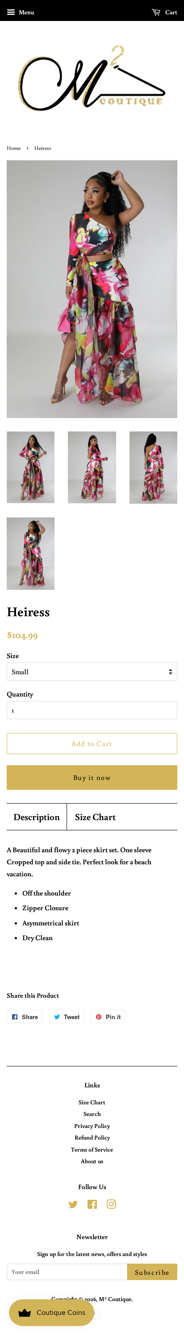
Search (92, 1114)
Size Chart (95, 816)
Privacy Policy (92, 1126)
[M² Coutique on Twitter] (73, 1206)
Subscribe (152, 1272)
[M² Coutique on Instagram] (111, 1206)
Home (14, 148)
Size (13, 655)
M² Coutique (115, 1299)
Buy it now (92, 777)
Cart (170, 12)
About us (92, 1161)
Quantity (20, 693)
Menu (25, 12)
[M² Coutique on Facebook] (92, 1206)
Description (36, 816)
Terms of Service (92, 1149)
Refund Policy (92, 1137)
